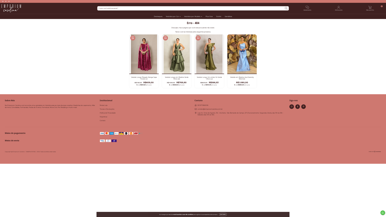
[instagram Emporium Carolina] (3, 1)
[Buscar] (286, 8)
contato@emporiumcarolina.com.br (210, 109)
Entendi (223, 214)
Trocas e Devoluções (107, 109)
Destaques (158, 16)
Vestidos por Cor (172, 16)
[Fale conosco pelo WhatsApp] (382, 212)
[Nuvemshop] (375, 152)
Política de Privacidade (108, 113)
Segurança (103, 117)
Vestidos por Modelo (192, 16)
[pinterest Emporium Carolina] (9, 1)
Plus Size (209, 16)
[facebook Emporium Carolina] (6, 1)
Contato (102, 120)
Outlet (218, 16)
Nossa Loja (103, 105)
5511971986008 (203, 105)
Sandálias (228, 16)
